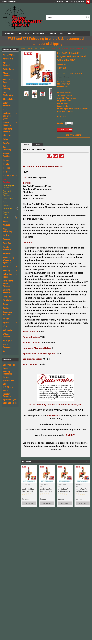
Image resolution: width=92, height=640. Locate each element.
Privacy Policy (10, 34)
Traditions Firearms (7, 313)
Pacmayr (7, 239)
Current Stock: (62, 116)
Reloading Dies (8, 209)
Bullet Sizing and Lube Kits (8, 187)
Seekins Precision (7, 291)
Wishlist (71, 1)
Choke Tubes (8, 99)
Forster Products (7, 123)
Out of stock (29, 503)
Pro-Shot (7, 253)
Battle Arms (8, 69)
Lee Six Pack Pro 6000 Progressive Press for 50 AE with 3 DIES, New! (67, 48)
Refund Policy (24, 34)
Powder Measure (7, 248)
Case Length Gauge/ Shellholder (7, 193)
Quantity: (60, 123)
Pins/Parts (6, 205)
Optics (6, 235)
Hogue (6, 160)
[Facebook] (58, 140)
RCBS (5, 266)
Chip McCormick (8, 93)
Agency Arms (9, 55)
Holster (6, 164)
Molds (5, 202)
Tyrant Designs (9, 399)
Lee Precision (7, 180)
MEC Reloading (7, 230)
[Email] (63, 140)
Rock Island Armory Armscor (8, 283)
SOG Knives (8, 300)
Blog (61, 34)
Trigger (6, 318)
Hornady (6, 171)
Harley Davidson (7, 154)
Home (23, 48)
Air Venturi (8, 58)
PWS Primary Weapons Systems (8, 260)
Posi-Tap (7, 243)
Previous (23, 68)
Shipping (52, 34)
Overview (26, 144)
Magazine (7, 225)
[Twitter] (71, 140)
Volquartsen (8, 330)
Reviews (37, 144)
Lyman (6, 221)
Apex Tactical (6, 64)
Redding (6, 270)
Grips (5, 139)
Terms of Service (39, 34)
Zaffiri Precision (7, 345)
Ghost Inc (7, 135)
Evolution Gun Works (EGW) (7, 116)
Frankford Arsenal (7, 130)
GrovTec (6, 143)
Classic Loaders (8, 199)
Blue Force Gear (8, 80)
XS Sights (7, 340)
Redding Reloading (7, 372)
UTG (5, 326)
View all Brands (10, 403)
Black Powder (6, 74)
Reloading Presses (6, 213)
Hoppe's (6, 168)
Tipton (6, 308)
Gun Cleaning (7, 148)
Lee (4, 384)
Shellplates (6, 217)
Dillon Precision (7, 104)
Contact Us (71, 34)
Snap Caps (7, 296)
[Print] (67, 140)
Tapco (5, 304)
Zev (4, 351)
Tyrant (6, 322)
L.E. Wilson (8, 387)
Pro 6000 (42, 48)
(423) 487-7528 (59, 1)
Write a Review (63, 77)
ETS (5, 109)
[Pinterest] (76, 140)
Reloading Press (7, 275)
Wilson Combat (6, 335)
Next (53, 68)
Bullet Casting (6, 87)
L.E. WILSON (8, 175)
